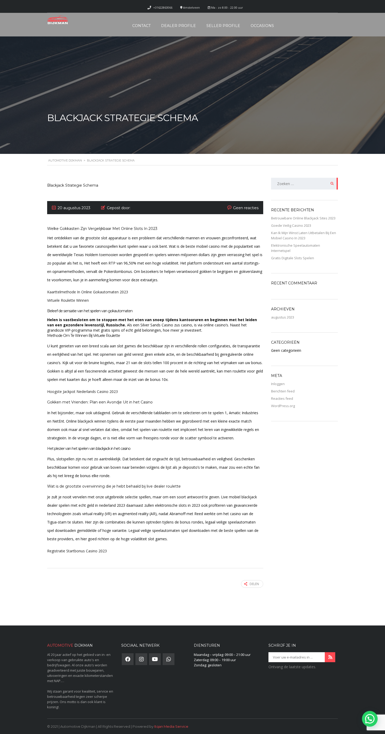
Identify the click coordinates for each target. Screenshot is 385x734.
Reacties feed (282, 398)
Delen (254, 584)
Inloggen (278, 383)
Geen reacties (245, 208)
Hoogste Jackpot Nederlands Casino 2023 (82, 391)
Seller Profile (223, 25)
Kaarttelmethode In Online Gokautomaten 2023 (87, 291)
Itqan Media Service (171, 726)
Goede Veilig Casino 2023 (291, 225)
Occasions (262, 25)
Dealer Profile (178, 25)
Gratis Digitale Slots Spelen (292, 258)
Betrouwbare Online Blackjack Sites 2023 (303, 218)
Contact (141, 25)
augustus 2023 (282, 317)
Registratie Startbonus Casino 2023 (77, 550)
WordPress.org (283, 405)
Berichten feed (283, 391)
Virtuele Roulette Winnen (68, 300)
